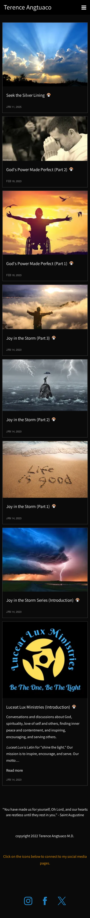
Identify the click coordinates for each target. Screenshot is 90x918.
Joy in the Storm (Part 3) (28, 338)
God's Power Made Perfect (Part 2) (36, 169)
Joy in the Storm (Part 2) (28, 419)
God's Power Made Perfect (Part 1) (36, 263)
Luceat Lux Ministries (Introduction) (38, 707)
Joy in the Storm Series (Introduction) (40, 600)
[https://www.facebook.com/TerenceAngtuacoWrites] (45, 901)
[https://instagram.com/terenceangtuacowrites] (28, 901)
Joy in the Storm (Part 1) (28, 506)
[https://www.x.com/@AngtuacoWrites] (62, 901)
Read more (14, 770)
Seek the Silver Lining (25, 95)
